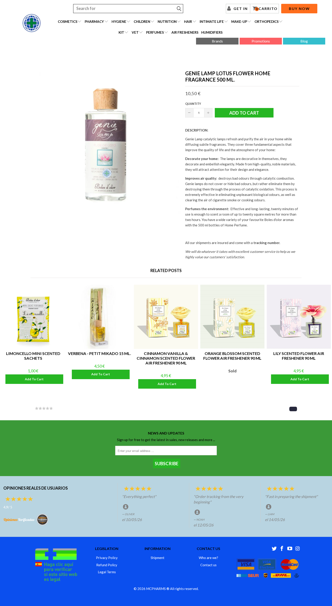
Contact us (208, 565)
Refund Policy (106, 565)
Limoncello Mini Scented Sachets (33, 317)
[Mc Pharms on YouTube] (290, 549)
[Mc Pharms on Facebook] (282, 549)
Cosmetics (67, 21)
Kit (121, 32)
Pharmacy (94, 21)
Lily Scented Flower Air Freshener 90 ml (299, 317)
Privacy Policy (107, 558)
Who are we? (208, 558)
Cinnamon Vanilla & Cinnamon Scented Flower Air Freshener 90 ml (166, 317)
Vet (135, 32)
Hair (188, 21)
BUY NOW (299, 8)
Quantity (193, 104)
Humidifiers (211, 32)
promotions (261, 41)
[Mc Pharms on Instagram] (297, 549)
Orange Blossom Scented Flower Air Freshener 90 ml (232, 317)
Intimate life (212, 21)
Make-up (239, 21)
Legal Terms (107, 572)
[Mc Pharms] (31, 23)
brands (217, 41)
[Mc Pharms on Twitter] (274, 549)
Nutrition (167, 21)
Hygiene (119, 21)
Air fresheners (184, 32)
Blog (304, 41)
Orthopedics (266, 21)
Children (142, 21)
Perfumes (155, 32)
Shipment (157, 558)
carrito (267, 8)
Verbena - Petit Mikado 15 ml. (100, 317)
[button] (293, 409)
